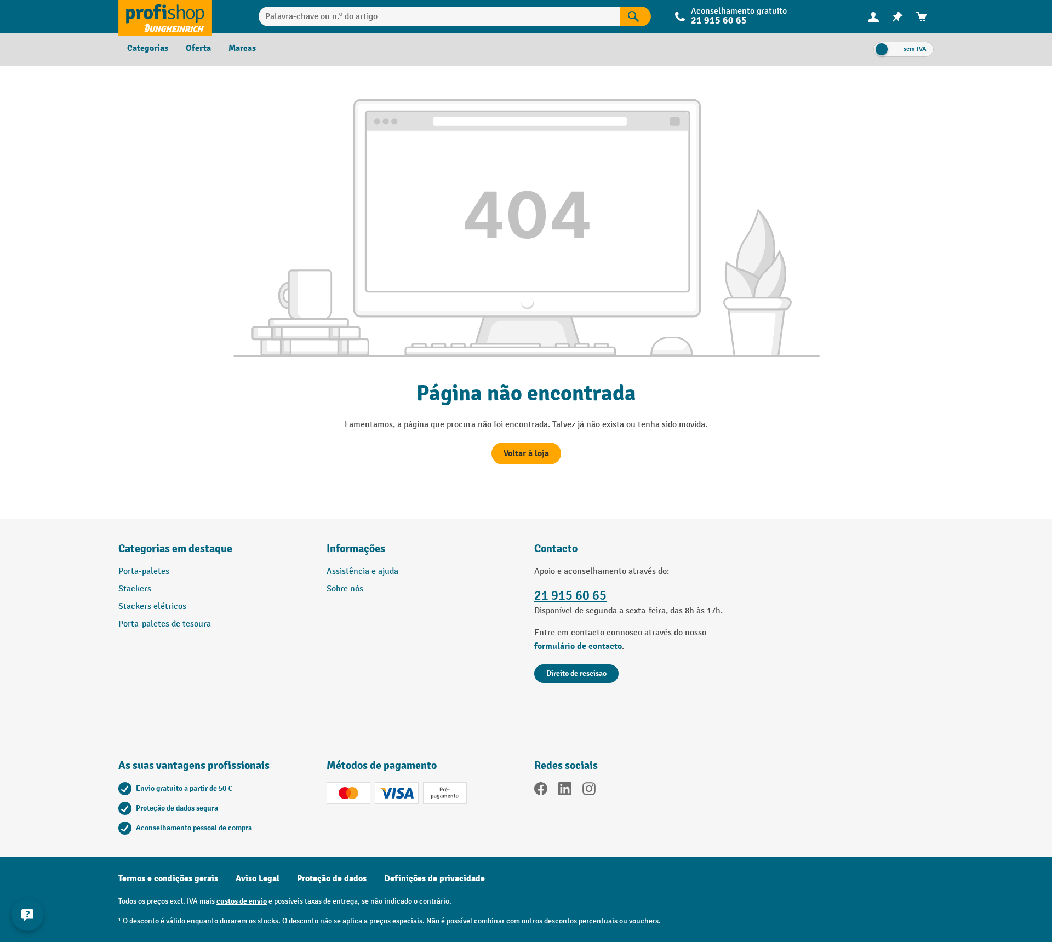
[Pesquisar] (635, 16)
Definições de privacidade (434, 878)
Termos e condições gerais (168, 878)
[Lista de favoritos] (897, 16)
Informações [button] (356, 548)
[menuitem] (873, 16)
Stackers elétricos (152, 606)
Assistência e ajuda (362, 571)
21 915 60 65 (570, 596)
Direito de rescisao (576, 673)
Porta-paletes (143, 571)
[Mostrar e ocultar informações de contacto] (27, 914)
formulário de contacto (578, 646)
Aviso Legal (257, 878)
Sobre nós (345, 589)
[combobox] (440, 16)
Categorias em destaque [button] (175, 548)
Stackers (134, 589)
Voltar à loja (526, 453)
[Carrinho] (922, 16)
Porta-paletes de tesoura (164, 624)
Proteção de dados (332, 878)
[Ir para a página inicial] (165, 16)
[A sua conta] (873, 16)
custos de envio (241, 901)
